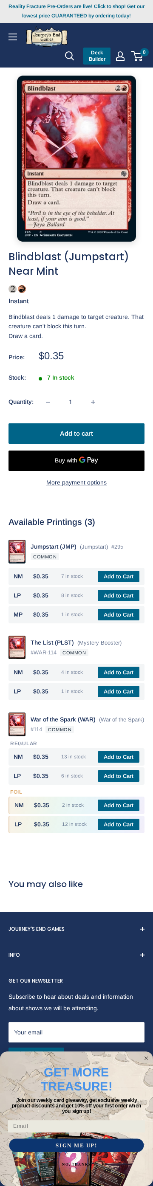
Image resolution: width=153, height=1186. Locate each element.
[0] (137, 56)
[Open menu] (12, 36)
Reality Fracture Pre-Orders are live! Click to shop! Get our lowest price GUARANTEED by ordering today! (76, 11)
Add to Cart (118, 576)
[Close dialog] (146, 1058)
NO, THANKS (76, 1163)
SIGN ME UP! (76, 1145)
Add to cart (76, 433)
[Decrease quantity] (48, 402)
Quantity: (21, 401)
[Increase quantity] (93, 402)
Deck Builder (97, 56)
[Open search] (69, 56)
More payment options (76, 482)
